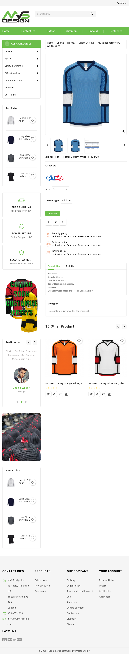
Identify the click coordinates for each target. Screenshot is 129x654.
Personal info (106, 580)
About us (72, 602)
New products (42, 585)
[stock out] (48, 394)
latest (51, 31)
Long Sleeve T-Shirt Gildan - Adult (26, 158)
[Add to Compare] (66, 394)
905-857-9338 (15, 613)
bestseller (116, 31)
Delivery (71, 580)
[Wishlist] (60, 394)
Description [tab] (54, 266)
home (6, 31)
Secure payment (75, 607)
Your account (110, 571)
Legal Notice (74, 585)
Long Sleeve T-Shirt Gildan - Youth (26, 139)
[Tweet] (55, 222)
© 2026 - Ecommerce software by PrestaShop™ (64, 651)
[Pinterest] (63, 222)
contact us (28, 31)
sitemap (71, 31)
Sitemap (71, 619)
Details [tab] (70, 266)
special (93, 31)
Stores (70, 624)
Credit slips (105, 591)
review (52, 165)
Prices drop (41, 580)
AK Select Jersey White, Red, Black (107, 383)
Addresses (104, 596)
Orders (103, 585)
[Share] (48, 222)
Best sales (40, 591)
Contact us (73, 613)
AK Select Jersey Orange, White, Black (66, 383)
